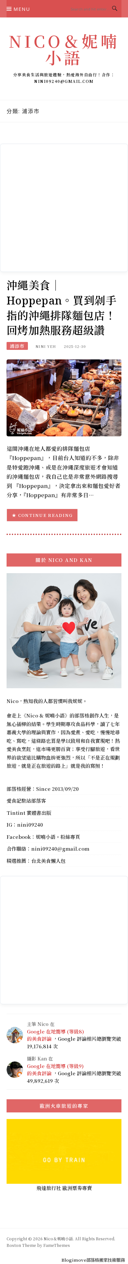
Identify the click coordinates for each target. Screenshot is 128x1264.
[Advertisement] (64, 208)
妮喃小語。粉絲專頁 (58, 836)
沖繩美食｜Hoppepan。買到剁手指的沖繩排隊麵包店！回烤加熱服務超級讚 (62, 308)
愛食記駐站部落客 (26, 800)
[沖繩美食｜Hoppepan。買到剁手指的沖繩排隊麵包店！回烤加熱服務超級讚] (64, 397)
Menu (21, 9)
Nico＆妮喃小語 (64, 49)
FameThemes (56, 1245)
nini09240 (30, 824)
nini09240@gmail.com (60, 848)
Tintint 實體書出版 (29, 812)
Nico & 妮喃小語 (45, 715)
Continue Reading (45, 515)
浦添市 (17, 346)
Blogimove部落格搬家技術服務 (93, 1260)
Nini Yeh (45, 346)
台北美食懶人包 (48, 860)
